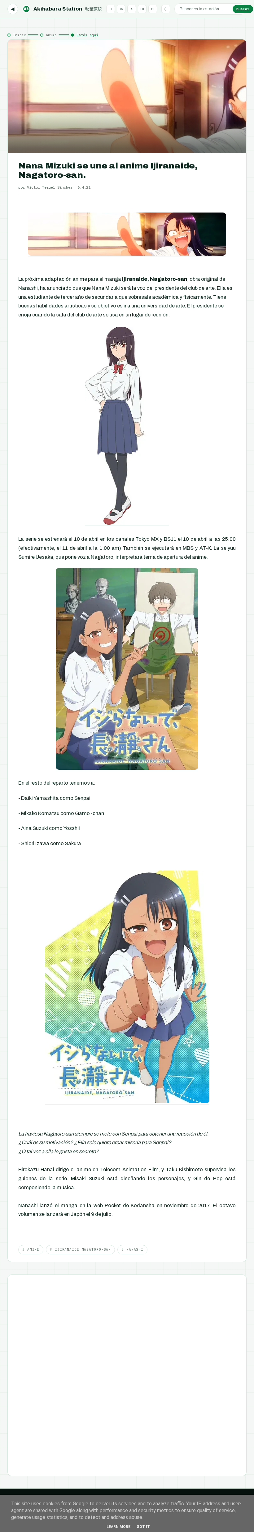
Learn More (118, 1527)
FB (142, 9)
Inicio (19, 35)
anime (51, 35)
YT (153, 9)
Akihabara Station (63, 9)
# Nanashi (132, 1249)
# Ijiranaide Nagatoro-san (80, 1249)
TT (110, 9)
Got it (143, 1527)
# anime (30, 1249)
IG (121, 9)
